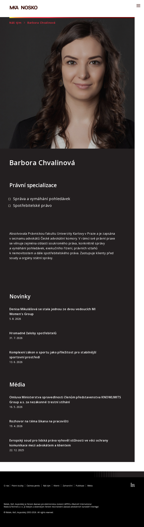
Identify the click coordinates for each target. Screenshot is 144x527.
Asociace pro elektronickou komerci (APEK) (52, 504)
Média (90, 485)
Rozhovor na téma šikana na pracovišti (39, 421)
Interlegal (94, 506)
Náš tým (15, 22)
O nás (6, 485)
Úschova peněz (33, 485)
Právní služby (17, 485)
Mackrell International (82, 504)
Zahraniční (68, 485)
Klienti (56, 485)
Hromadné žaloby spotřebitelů (33, 333)
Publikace (80, 485)
